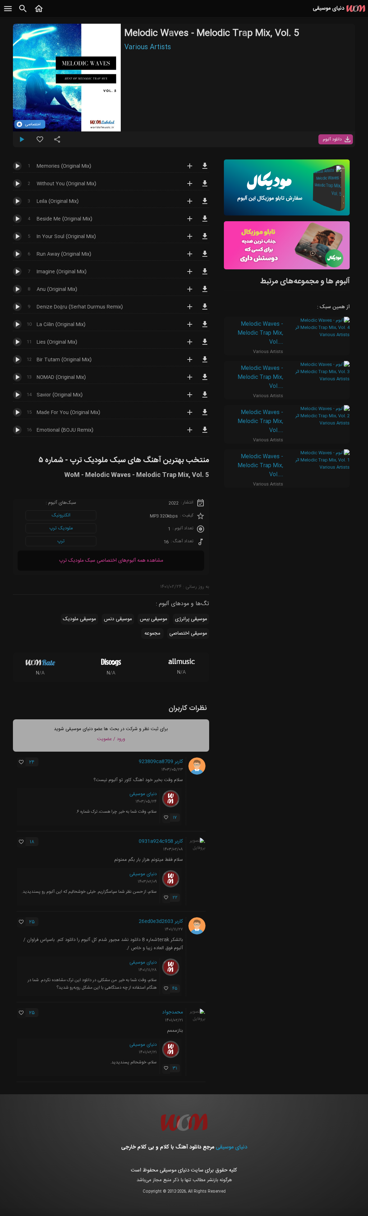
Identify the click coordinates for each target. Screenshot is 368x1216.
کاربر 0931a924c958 (161, 841)
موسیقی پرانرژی (191, 619)
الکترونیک (61, 515)
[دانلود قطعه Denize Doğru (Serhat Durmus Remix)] (205, 310)
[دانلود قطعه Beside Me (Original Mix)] (205, 222)
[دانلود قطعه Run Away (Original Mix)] (205, 257)
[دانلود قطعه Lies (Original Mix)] (205, 345)
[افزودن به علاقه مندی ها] (40, 142)
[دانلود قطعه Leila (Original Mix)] (205, 204)
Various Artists (147, 47)
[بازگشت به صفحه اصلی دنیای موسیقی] (39, 12)
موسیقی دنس (118, 619)
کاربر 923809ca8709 (161, 761)
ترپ (61, 541)
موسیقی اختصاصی (188, 633)
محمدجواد (172, 1012)
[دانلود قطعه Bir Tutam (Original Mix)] (205, 362)
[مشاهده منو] (8, 12)
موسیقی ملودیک (79, 619)
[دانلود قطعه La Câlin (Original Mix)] (205, 327)
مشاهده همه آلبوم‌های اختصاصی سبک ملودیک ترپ (111, 560)
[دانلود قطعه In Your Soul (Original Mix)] (205, 239)
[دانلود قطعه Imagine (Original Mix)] (205, 274)
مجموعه (152, 633)
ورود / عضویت (111, 739)
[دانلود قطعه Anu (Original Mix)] (205, 292)
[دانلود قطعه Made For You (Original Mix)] (205, 415)
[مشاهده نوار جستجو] (23, 12)
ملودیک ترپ (61, 528)
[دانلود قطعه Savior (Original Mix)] (205, 398)
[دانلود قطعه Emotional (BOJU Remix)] (205, 433)
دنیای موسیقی (143, 794)
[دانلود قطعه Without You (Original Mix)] (205, 186)
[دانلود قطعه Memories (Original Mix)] (205, 169)
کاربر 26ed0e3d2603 (161, 921)
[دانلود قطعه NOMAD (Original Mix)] (205, 380)
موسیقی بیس (153, 619)
